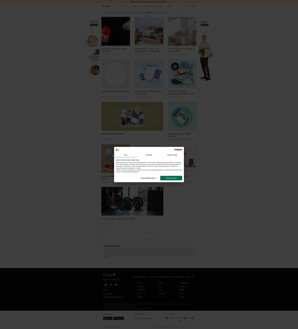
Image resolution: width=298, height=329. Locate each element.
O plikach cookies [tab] (172, 155)
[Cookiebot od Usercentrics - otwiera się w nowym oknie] (175, 150)
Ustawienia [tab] (149, 155)
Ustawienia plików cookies (148, 178)
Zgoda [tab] (126, 155)
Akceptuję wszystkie (171, 178)
